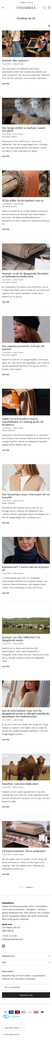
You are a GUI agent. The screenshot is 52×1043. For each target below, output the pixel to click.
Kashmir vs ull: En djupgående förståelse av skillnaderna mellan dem (25, 275)
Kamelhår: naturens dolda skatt (20, 782)
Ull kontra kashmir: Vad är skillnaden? (24, 848)
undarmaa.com (13, 1032)
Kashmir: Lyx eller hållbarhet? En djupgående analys (21, 636)
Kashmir (14, 138)
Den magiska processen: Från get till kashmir (23, 347)
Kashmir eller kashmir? (15, 59)
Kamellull (11, 429)
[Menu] (3, 7)
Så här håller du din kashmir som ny (23, 201)
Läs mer (5, 86)
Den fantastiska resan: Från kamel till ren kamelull (23, 494)
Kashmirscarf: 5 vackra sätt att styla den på (25, 566)
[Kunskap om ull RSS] (48, 26)
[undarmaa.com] (25, 7)
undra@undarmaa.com (12, 937)
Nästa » (29, 885)
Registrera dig (25, 993)
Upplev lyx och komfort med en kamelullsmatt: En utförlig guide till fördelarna (22, 420)
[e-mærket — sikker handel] (11, 1014)
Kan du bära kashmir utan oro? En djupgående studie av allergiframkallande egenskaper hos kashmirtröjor (22, 711)
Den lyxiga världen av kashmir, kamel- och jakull (24, 131)
